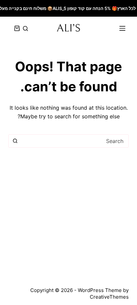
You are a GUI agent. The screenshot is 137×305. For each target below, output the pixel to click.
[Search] (25, 28)
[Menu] (122, 28)
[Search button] (15, 141)
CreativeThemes (109, 297)
